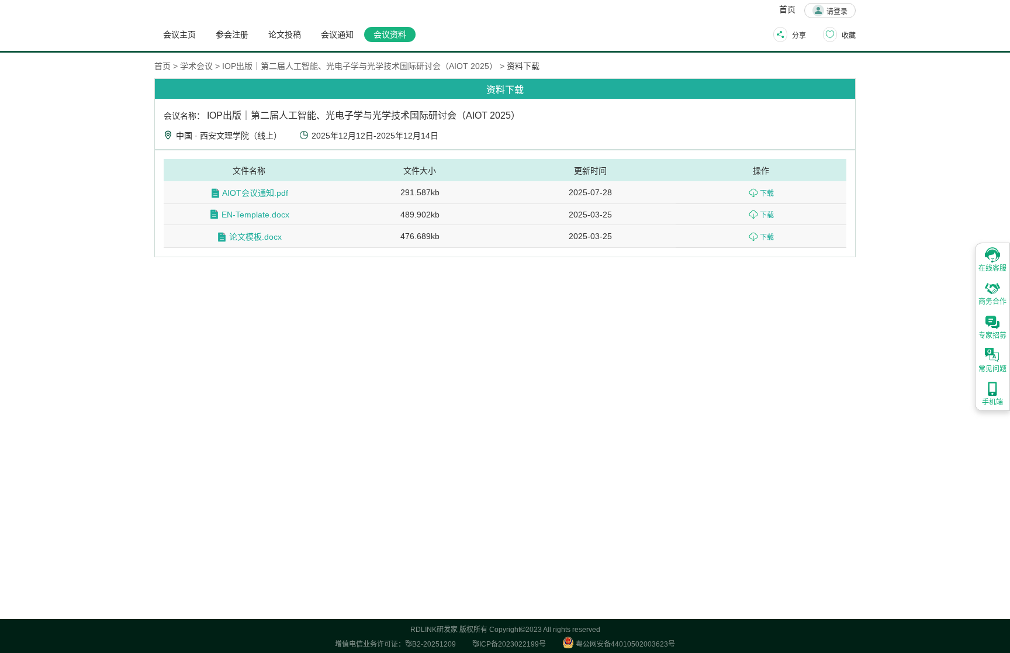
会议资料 (389, 34)
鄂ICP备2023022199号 (509, 644)
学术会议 (196, 66)
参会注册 (232, 34)
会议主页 (179, 34)
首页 (787, 9)
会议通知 (337, 34)
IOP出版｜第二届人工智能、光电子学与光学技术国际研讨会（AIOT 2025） (359, 66)
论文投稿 (284, 34)
